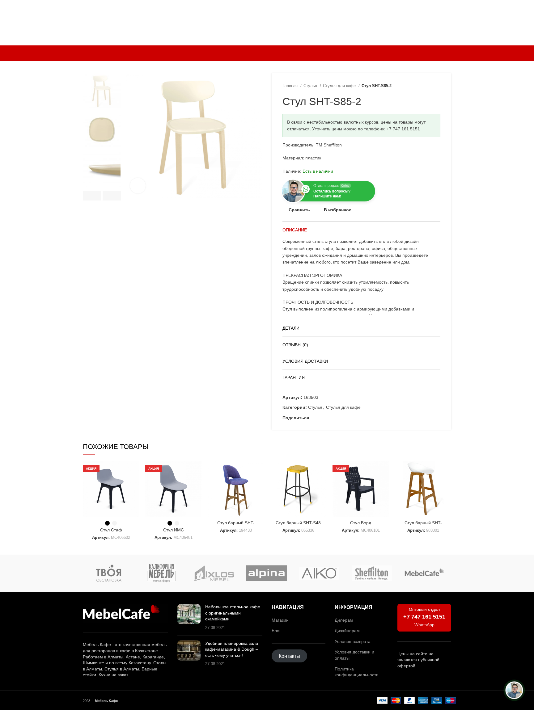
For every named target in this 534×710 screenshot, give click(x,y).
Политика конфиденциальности (357, 672)
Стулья (310, 85)
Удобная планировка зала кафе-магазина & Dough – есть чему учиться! (231, 649)
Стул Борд (360, 522)
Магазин (280, 620)
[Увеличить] (138, 185)
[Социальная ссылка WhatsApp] (328, 418)
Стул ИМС (173, 529)
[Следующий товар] (437, 86)
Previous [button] (92, 196)
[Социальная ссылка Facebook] (314, 418)
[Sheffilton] (371, 573)
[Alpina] (266, 573)
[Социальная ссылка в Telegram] (342, 418)
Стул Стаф (111, 529)
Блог (276, 630)
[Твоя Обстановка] (109, 573)
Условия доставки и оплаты (354, 655)
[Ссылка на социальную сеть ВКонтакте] (335, 418)
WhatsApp (424, 624)
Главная (290, 85)
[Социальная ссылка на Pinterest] (321, 418)
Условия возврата (353, 641)
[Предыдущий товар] (425, 86)
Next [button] (112, 196)
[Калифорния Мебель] (161, 573)
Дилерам (344, 620)
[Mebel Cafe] (424, 573)
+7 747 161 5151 (424, 617)
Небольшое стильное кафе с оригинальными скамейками (232, 612)
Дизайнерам (347, 630)
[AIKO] (319, 573)
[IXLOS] (214, 573)
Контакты (289, 656)
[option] (102, 90)
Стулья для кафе (340, 85)
